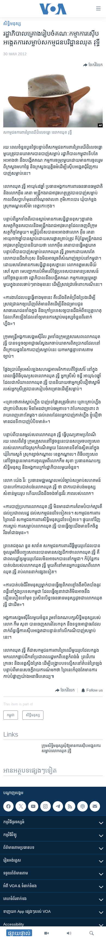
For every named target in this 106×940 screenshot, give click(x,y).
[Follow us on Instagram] (45, 806)
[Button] (93, 65)
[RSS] (70, 806)
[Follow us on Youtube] (33, 806)
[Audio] (69, 933)
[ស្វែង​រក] (91, 933)
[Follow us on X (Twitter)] (20, 806)
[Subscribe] (95, 806)
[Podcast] (82, 806)
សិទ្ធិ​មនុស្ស (12, 23)
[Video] (46, 933)
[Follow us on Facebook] (8, 806)
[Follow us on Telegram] (58, 806)
